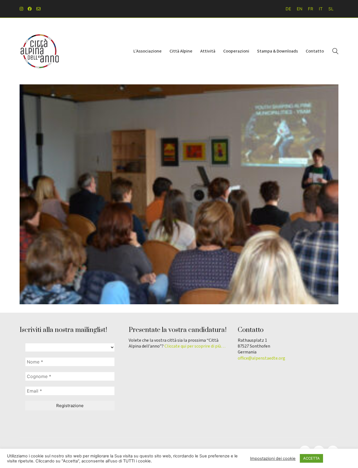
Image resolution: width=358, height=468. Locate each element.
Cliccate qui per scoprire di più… (194, 346)
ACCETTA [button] (311, 458)
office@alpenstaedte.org (261, 358)
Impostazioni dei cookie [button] (273, 458)
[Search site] (335, 52)
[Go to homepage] (39, 51)
